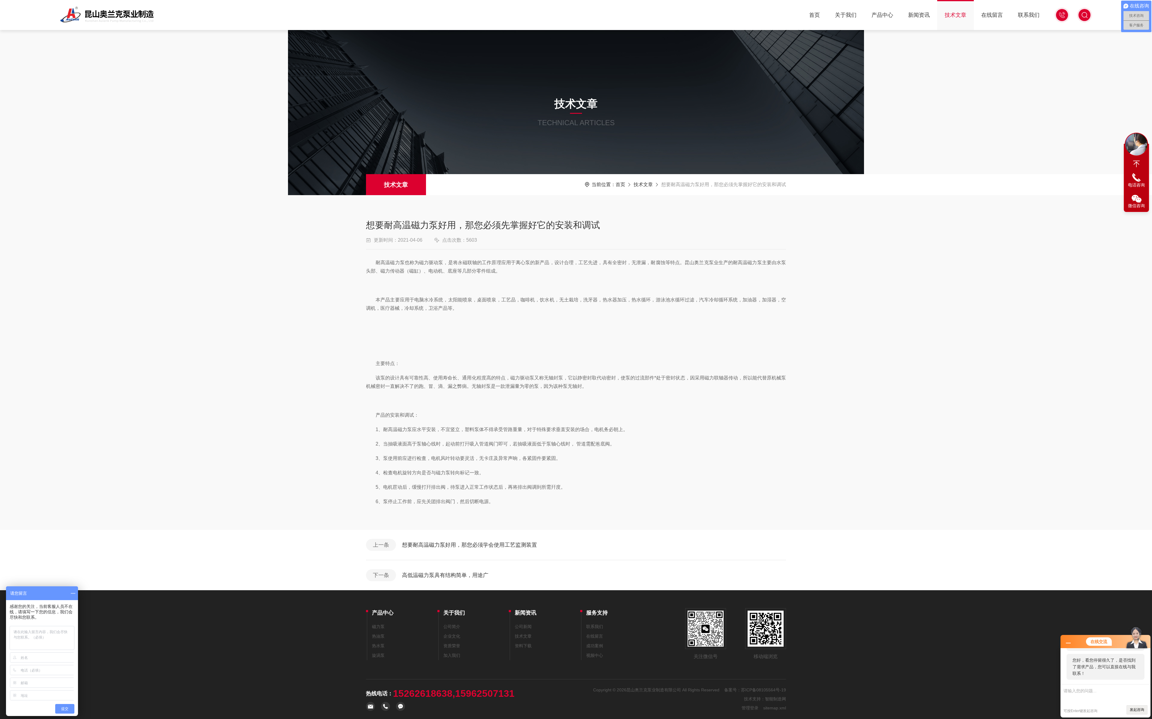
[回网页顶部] (1136, 164)
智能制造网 (775, 698)
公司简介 (451, 626)
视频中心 (594, 655)
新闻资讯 (919, 15)
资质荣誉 (451, 645)
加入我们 (451, 655)
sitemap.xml (774, 707)
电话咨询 (1136, 185)
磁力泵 (378, 626)
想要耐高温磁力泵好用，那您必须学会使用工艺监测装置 (469, 545)
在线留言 (992, 15)
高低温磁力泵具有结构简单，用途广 (445, 575)
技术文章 (955, 15)
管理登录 (750, 707)
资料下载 (523, 645)
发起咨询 (1137, 710)
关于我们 (845, 15)
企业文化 (451, 636)
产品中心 (882, 15)
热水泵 (378, 645)
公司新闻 (523, 626)
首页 (814, 15)
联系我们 (1029, 15)
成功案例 (594, 645)
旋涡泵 (378, 655)
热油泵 (378, 636)
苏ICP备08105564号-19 (763, 689)
